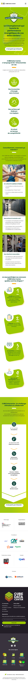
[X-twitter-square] (11, 645)
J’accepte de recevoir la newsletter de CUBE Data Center (12, 626)
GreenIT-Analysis (16, 678)
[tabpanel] (14, 427)
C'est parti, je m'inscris (14, 49)
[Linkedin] (14, 645)
